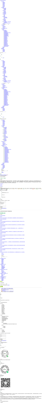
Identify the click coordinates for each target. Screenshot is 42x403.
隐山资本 (2, 275)
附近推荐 (5, 175)
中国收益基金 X (5, 42)
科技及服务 (4, 16)
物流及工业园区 (5, 127)
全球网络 (4, 2)
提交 (0, 341)
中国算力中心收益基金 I (6, 45)
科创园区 (5, 11)
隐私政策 (3, 208)
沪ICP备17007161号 (3, 290)
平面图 (2, 172)
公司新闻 (4, 49)
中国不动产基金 (5, 146)
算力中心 (5, 13)
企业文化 (4, 4)
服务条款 (5, 208)
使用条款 (5, 288)
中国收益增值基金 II (7, 150)
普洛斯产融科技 (6, 137)
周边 (6, 190)
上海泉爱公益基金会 (5, 144)
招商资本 (5, 20)
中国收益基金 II (5, 37)
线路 (6, 189)
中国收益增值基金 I (6, 33)
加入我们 (4, 124)
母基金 (3, 47)
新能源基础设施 (5, 133)
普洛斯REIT (2, 107)
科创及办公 (4, 10)
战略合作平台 (4, 139)
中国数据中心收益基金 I (6, 104)
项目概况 (1, 175)
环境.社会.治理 (1, 269)
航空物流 (6, 129)
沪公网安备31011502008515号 (5, 289)
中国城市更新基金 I (6, 46)
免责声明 (7, 288)
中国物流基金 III (6, 148)
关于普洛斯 (2, 1)
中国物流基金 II (5, 31)
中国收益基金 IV (6, 38)
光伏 (4, 14)
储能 (5, 135)
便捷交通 (3, 175)
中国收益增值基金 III (6, 34)
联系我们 (4, 125)
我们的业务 (2, 7)
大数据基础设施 (4, 12)
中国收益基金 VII (6, 40)
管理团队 (4, 3)
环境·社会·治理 (3, 141)
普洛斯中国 (4, 121)
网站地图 (9, 288)
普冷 (4, 18)
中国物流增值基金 (6, 35)
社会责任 (4, 27)
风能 (4, 15)
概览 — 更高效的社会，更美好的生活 (7, 21)
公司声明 (12, 288)
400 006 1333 (2, 212)
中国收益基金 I (5, 36)
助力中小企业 (4, 143)
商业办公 (6, 131)
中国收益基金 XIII (6, 44)
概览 (3, 25)
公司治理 (4, 5)
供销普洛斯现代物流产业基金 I (7, 32)
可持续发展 (4, 26)
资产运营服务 (6, 136)
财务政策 (4, 123)
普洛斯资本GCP (3, 145)
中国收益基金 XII (6, 43)
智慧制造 (5, 9)
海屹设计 (6, 138)
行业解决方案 (5, 22)
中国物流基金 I (6, 147)
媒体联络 (4, 51)
